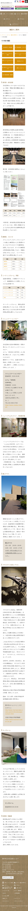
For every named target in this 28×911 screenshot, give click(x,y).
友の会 (4, 893)
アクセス (22, 19)
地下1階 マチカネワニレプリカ (7, 68)
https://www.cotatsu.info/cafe (13, 406)
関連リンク (5, 898)
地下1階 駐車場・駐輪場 (8, 74)
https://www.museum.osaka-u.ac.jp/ (13, 720)
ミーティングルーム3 (8, 295)
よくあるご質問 (6, 895)
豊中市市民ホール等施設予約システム (8, 888)
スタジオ (6, 268)
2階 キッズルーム (20, 68)
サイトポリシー (6, 901)
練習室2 (5, 264)
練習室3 (5, 266)
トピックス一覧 (6, 890)
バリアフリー (15, 24)
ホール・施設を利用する (22, 14)
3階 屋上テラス (20, 61)
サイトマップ (17, 898)
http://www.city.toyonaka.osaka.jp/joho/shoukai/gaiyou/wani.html (14, 712)
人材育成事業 (17, 893)
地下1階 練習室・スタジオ (20, 47)
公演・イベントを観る (8, 13)
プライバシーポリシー (19, 901)
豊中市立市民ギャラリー (21, 8)
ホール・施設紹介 (18, 890)
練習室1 (5, 261)
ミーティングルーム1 (8, 290)
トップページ (3, 35)
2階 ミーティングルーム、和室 (7, 54)
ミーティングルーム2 (8, 292)
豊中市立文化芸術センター (7, 6)
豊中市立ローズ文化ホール (21, 6)
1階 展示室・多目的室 (7, 47)
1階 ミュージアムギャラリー (7, 61)
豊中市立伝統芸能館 (7, 8)
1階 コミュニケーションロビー (20, 54)
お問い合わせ (18, 887)
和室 (5, 297)
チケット (8, 19)
